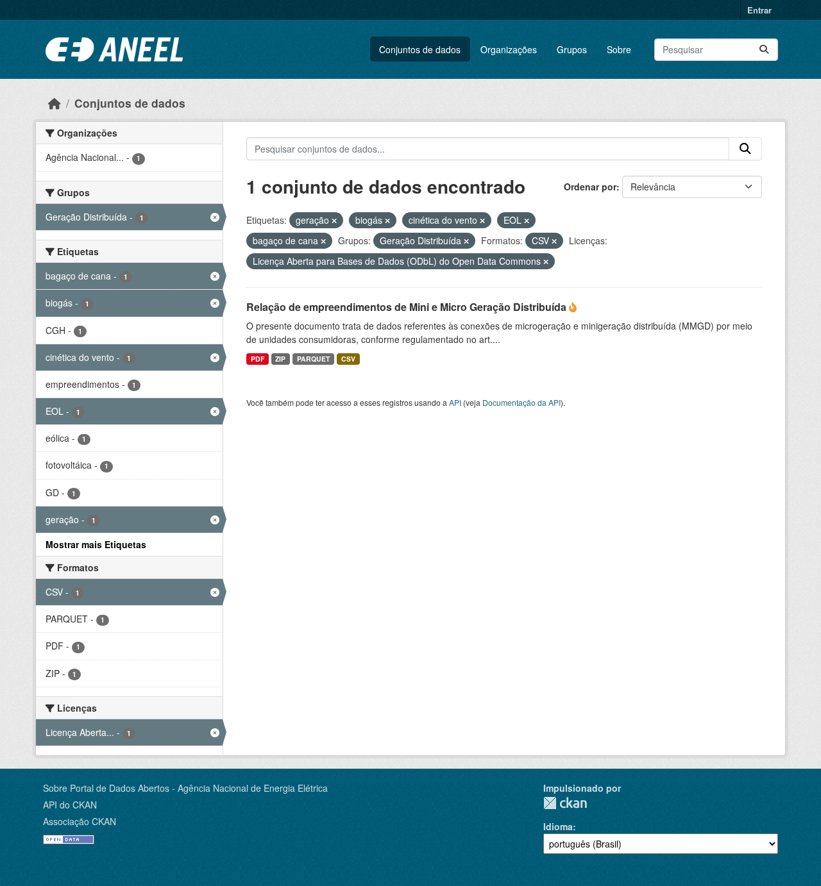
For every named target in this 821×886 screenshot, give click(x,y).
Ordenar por (590, 186)
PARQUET (313, 359)
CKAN (565, 803)
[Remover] (334, 220)
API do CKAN (70, 804)
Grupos (572, 49)
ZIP (280, 359)
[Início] (54, 103)
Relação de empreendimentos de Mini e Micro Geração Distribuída (407, 306)
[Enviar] (764, 49)
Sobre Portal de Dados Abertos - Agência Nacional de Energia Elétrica (185, 788)
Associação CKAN (79, 821)
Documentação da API (521, 402)
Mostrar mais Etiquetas (96, 544)
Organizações (508, 49)
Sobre (619, 49)
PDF (257, 359)
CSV (348, 359)
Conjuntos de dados (420, 49)
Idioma (558, 826)
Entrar (759, 10)
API (455, 402)
